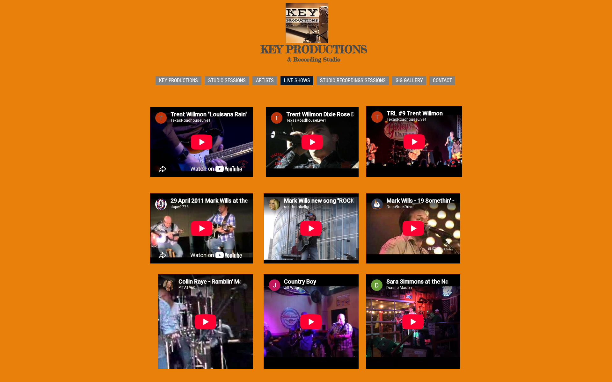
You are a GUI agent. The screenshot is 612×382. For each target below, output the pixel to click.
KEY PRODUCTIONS (313, 49)
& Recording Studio (313, 59)
